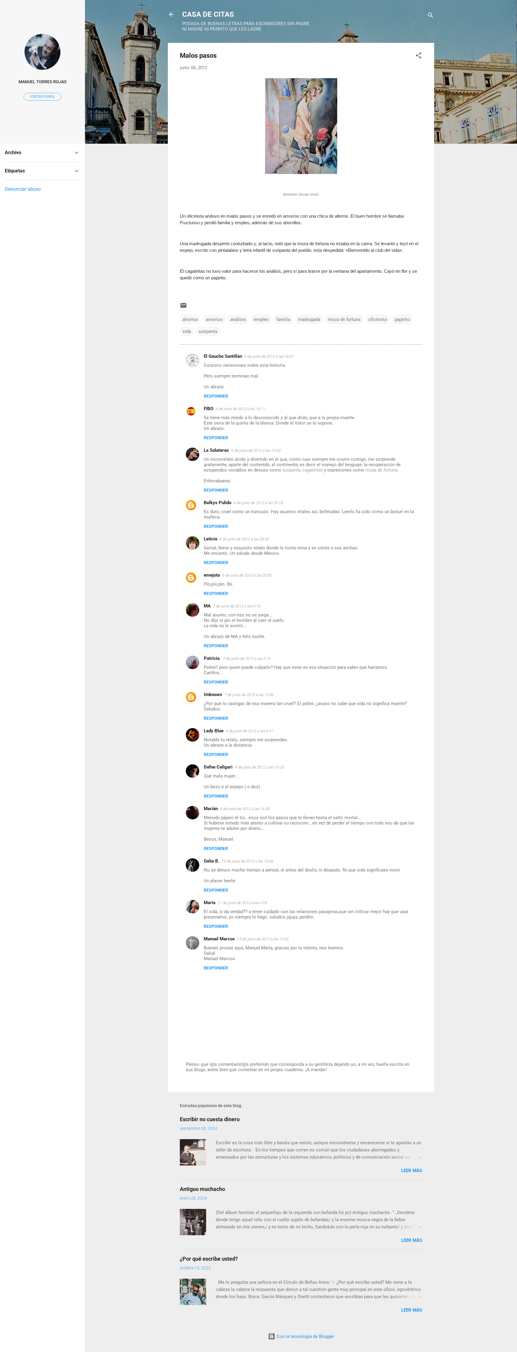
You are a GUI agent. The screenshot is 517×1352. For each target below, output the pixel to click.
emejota (212, 575)
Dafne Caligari (218, 767)
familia (283, 319)
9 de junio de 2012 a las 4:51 (249, 731)
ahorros (190, 319)
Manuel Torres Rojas (43, 81)
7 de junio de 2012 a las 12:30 (249, 694)
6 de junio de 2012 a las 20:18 (258, 503)
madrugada (309, 319)
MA (207, 606)
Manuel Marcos (219, 939)
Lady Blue (213, 730)
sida (187, 331)
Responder (216, 396)
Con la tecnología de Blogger (304, 1336)
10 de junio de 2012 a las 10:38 (247, 861)
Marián (211, 808)
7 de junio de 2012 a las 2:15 (246, 658)
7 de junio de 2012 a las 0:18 (236, 606)
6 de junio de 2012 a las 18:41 (269, 356)
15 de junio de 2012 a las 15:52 (263, 939)
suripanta (208, 331)
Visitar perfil (42, 97)
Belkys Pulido (217, 502)
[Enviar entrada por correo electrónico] (183, 307)
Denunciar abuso (23, 189)
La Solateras (216, 450)
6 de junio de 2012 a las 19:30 (256, 450)
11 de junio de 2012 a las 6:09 (242, 903)
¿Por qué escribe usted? (209, 1259)
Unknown (213, 694)
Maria (209, 902)
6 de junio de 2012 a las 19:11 (240, 409)
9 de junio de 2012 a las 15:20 (259, 767)
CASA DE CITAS (208, 14)
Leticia (210, 539)
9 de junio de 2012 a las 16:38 (245, 809)
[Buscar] (430, 16)
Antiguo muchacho (202, 1189)
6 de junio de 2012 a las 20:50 (247, 575)
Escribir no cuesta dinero (210, 1119)
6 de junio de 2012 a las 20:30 (244, 539)
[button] (418, 56)
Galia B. (211, 861)
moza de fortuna (344, 319)
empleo (261, 319)
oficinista (377, 319)
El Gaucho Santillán (223, 356)
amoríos (214, 319)
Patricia (212, 658)
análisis (238, 319)
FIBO (208, 408)
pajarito (402, 319)
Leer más (411, 1170)
